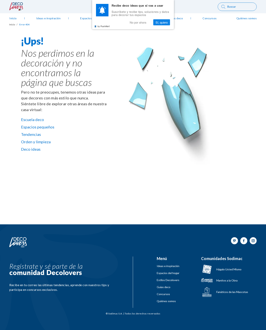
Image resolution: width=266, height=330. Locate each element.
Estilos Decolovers (168, 280)
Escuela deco (32, 119)
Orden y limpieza (36, 142)
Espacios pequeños (37, 127)
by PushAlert (104, 26)
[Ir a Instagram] (253, 240)
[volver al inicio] (16, 9)
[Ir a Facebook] (243, 240)
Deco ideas (31, 149)
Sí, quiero (162, 22)
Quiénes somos (166, 301)
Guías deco (163, 287)
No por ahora (138, 22)
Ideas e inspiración (168, 266)
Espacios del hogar (168, 273)
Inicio (12, 24)
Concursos (163, 294)
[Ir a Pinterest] (234, 240)
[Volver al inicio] (18, 242)
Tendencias (31, 134)
